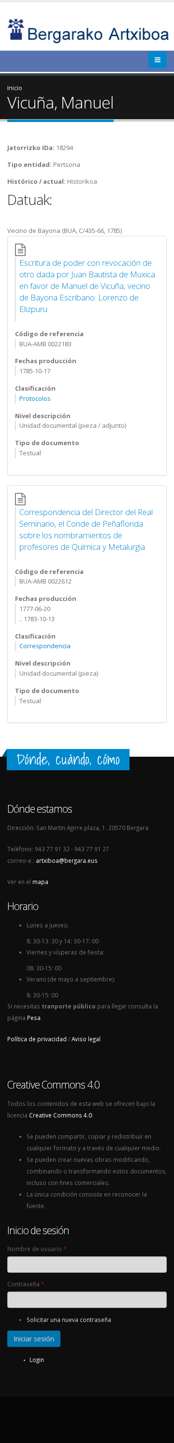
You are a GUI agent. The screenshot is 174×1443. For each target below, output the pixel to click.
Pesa (34, 1017)
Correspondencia (45, 645)
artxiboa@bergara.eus (67, 860)
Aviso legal (86, 1039)
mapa (40, 881)
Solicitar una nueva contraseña (69, 1319)
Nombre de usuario (36, 1248)
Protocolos (35, 398)
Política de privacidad (37, 1039)
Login (36, 1359)
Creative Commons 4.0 (60, 1115)
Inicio (14, 87)
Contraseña (25, 1284)
